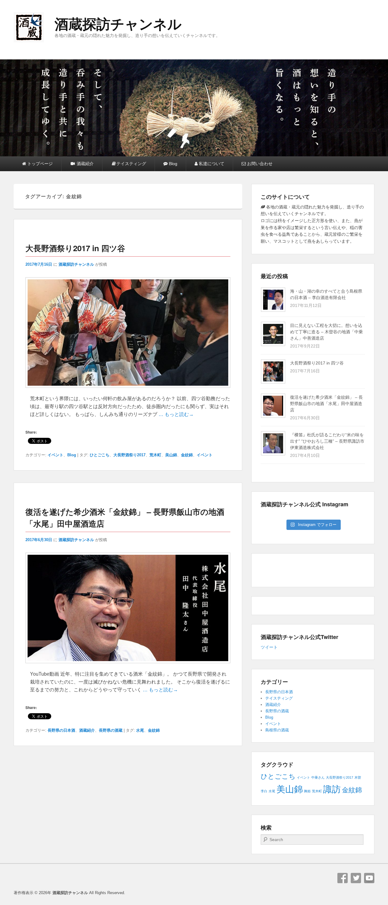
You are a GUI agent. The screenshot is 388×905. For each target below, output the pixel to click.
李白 (264, 791)
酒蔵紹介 (84, 163)
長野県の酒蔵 (110, 730)
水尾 (140, 730)
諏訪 (332, 789)
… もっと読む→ (176, 414)
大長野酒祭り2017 (129, 455)
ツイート (269, 647)
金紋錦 (187, 455)
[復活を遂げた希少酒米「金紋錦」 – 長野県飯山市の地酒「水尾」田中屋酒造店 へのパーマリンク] (127, 666)
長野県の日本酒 (61, 730)
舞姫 (307, 791)
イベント (55, 455)
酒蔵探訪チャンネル (118, 24)
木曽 (357, 777)
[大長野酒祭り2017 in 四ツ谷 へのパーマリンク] (127, 390)
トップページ (39, 163)
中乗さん (318, 777)
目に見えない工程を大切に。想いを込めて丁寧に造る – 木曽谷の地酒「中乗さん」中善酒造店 (326, 332)
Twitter (356, 878)
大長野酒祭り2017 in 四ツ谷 (75, 248)
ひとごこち (99, 455)
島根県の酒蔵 (277, 730)
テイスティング (131, 163)
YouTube (369, 878)
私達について (211, 163)
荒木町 (155, 455)
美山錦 (171, 455)
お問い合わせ (259, 163)
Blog (172, 163)
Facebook (342, 878)
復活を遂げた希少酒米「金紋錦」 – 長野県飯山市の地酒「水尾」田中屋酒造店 (326, 403)
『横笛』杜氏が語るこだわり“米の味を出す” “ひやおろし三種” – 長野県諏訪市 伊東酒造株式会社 (327, 441)
